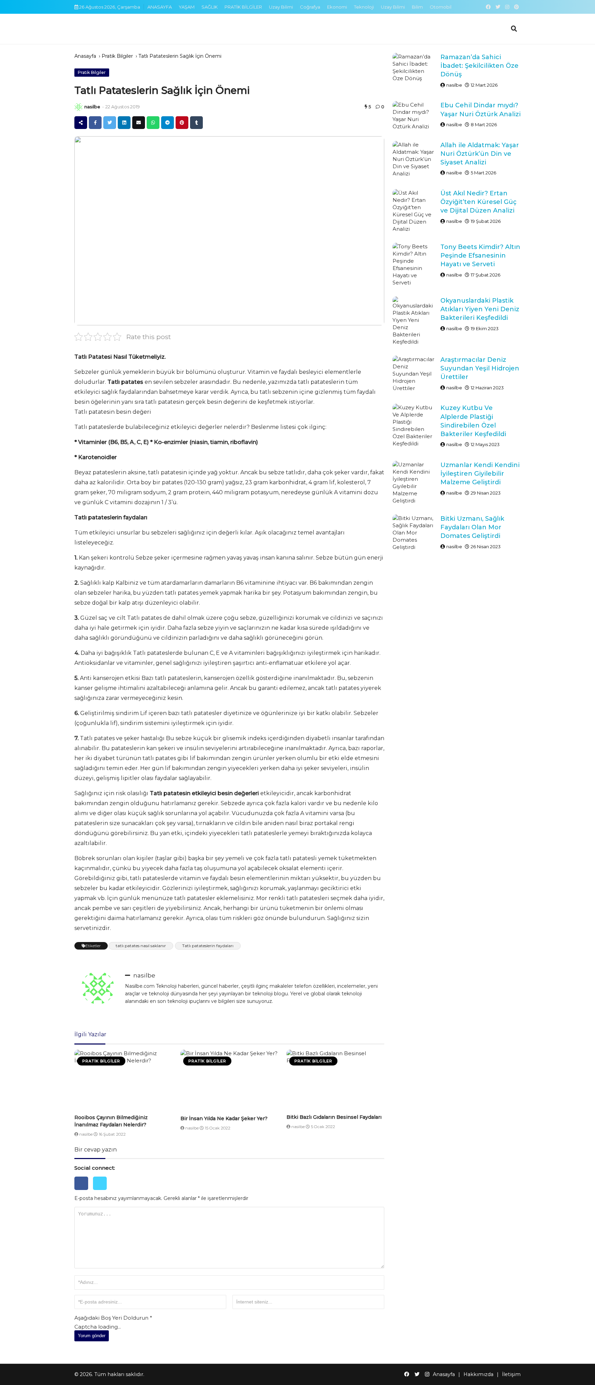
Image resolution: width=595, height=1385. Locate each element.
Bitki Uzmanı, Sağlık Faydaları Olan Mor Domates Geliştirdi (472, 527)
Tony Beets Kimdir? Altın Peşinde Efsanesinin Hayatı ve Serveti (480, 255)
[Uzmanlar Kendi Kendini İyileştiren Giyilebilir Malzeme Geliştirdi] (414, 482)
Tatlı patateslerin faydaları (207, 945)
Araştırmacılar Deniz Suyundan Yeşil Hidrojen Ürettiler (479, 368)
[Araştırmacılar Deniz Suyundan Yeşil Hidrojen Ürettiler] (414, 374)
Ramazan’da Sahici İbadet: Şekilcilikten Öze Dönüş (479, 65)
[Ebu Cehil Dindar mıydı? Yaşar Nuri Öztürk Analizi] (414, 115)
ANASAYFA (159, 7)
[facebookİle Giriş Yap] (83, 1191)
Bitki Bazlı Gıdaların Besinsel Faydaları (334, 1117)
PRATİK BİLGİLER (243, 7)
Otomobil (440, 7)
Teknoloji (364, 7)
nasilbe (92, 106)
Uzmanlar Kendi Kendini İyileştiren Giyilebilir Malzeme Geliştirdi (480, 473)
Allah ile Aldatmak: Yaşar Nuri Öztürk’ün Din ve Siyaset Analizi (479, 153)
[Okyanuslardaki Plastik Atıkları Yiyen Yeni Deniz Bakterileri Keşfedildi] (414, 320)
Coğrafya (310, 7)
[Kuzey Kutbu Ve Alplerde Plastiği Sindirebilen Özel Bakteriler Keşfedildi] (414, 425)
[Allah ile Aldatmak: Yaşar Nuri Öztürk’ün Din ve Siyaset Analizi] (414, 159)
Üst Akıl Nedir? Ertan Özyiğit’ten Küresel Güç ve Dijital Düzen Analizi (478, 202)
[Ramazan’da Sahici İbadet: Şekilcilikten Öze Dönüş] (414, 67)
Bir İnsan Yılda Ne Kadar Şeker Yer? (224, 1118)
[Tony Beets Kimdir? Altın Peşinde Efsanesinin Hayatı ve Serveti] (414, 264)
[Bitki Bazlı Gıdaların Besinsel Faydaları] (335, 1080)
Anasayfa (85, 56)
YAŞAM (187, 7)
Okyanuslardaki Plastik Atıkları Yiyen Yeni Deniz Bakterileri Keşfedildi (479, 309)
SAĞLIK (209, 7)
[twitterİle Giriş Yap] (101, 1191)
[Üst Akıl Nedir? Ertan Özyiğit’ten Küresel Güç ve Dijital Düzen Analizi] (414, 210)
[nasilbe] (78, 107)
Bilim (417, 7)
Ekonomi (337, 7)
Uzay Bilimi (281, 7)
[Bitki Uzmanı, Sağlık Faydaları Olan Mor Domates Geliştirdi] (414, 533)
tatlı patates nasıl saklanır (141, 945)
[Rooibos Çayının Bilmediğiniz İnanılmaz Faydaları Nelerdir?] (123, 1081)
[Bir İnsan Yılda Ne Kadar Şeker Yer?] (229, 1081)
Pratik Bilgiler (117, 56)
